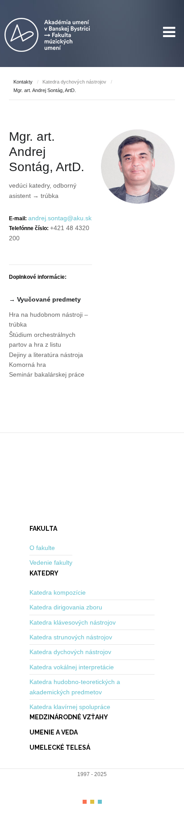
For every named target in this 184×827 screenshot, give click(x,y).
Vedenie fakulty (50, 562)
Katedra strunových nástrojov (70, 637)
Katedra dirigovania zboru (65, 607)
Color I (85, 802)
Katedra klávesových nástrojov (72, 622)
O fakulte (42, 547)
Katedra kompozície (57, 592)
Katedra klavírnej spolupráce (69, 706)
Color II (92, 802)
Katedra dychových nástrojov (74, 81)
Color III (100, 802)
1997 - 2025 (92, 774)
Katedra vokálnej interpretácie (71, 667)
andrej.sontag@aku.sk (60, 218)
